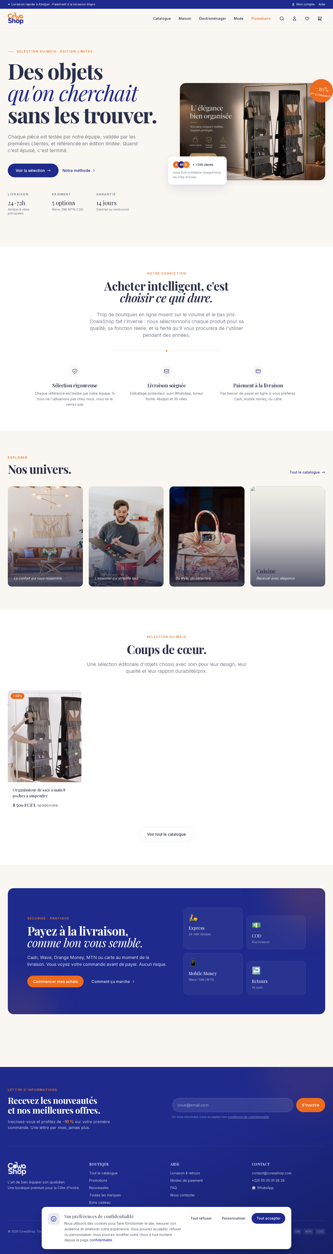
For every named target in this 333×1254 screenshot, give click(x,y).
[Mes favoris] (307, 18)
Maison (185, 18)
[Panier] (319, 18)
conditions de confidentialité (248, 1117)
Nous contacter (182, 1195)
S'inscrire (310, 1105)
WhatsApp (265, 1188)
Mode (239, 18)
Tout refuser (201, 1218)
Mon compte (305, 4)
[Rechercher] (281, 18)
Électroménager (212, 18)
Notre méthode (76, 170)
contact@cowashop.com (272, 1173)
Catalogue (162, 18)
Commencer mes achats (55, 981)
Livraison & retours (185, 1173)
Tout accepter (268, 1218)
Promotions (261, 18)
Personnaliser (233, 1218)
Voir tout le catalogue (166, 834)
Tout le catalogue (305, 472)
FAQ (173, 1188)
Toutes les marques (105, 1195)
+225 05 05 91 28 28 (268, 1180)
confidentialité (100, 1240)
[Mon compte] (294, 18)
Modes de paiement (186, 1180)
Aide (322, 4)
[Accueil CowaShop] (15, 18)
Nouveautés (99, 1188)
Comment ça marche (110, 981)
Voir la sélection (30, 170)
